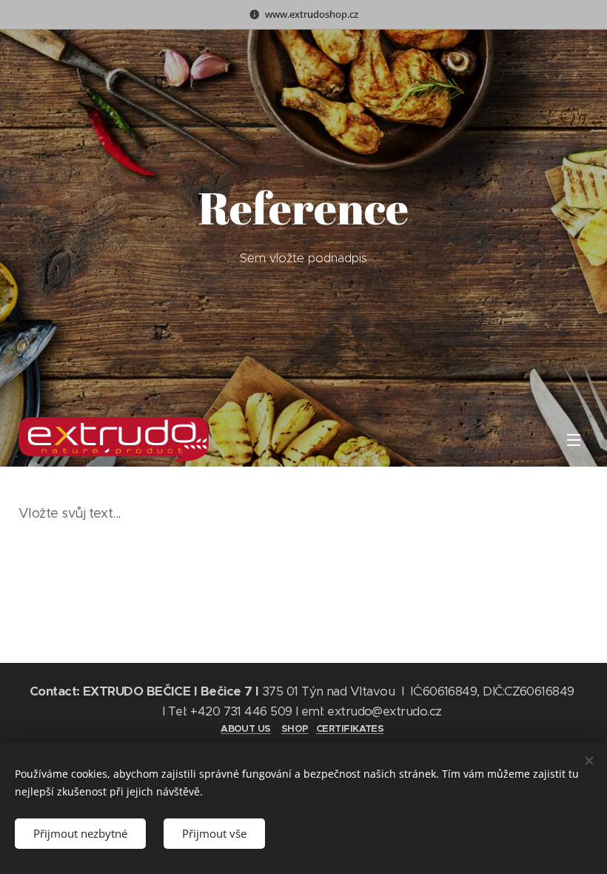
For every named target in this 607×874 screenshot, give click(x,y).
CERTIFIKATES (350, 728)
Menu (573, 439)
